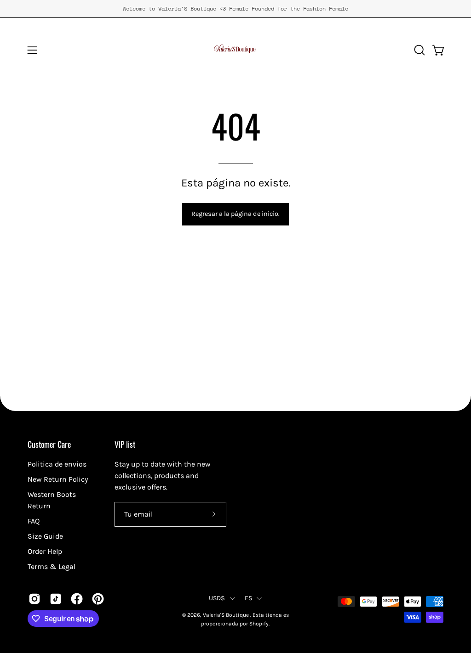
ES (249, 598)
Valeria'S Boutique (226, 615)
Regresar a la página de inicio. (235, 214)
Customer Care (49, 444)
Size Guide (45, 536)
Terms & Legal (51, 566)
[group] (235, 8)
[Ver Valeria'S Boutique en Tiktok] (56, 599)
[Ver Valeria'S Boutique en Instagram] (34, 599)
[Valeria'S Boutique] (235, 50)
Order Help (45, 551)
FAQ (34, 521)
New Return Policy (58, 479)
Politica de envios (57, 464)
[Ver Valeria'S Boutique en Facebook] (77, 599)
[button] (418, 50)
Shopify (259, 623)
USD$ (217, 598)
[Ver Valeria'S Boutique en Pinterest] (98, 599)
